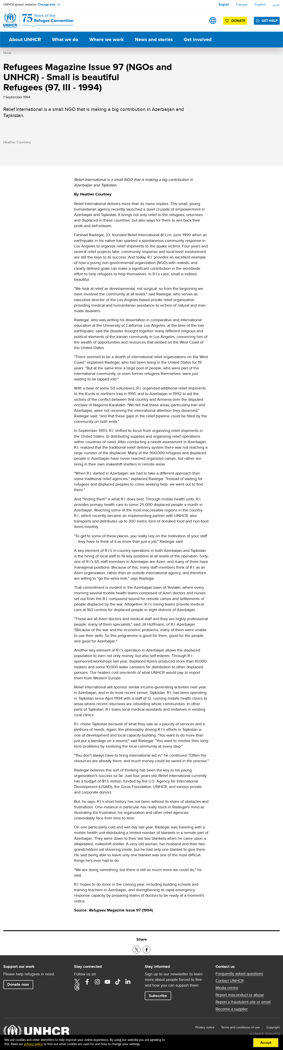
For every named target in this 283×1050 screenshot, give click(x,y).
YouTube (107, 982)
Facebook (87, 982)
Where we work (106, 39)
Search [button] (199, 20)
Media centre (227, 987)
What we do (65, 39)
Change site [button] (46, 4)
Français (242, 4)
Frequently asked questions (239, 973)
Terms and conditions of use (240, 1027)
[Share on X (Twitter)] (136, 949)
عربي (276, 4)
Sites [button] (212, 20)
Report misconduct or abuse (240, 994)
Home (7, 53)
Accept (266, 1042)
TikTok (117, 982)
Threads (77, 987)
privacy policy (33, 1044)
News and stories (154, 39)
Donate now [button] (18, 984)
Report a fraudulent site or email (243, 1001)
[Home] (34, 20)
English (224, 4)
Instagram (97, 982)
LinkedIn (128, 982)
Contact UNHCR (230, 980)
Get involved (198, 39)
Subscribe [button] (158, 996)
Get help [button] (270, 20)
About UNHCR (25, 39)
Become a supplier (232, 1008)
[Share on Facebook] (146, 949)
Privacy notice (204, 1027)
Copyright (273, 1027)
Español (260, 4)
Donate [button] (238, 20)
